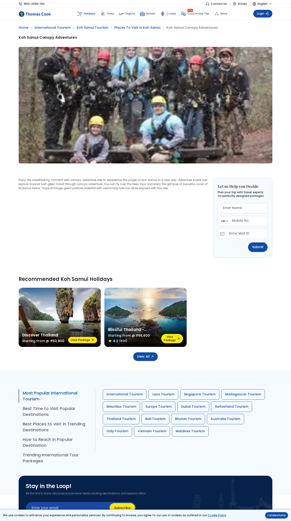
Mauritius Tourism (121, 406)
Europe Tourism (159, 406)
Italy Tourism (117, 431)
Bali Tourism (155, 419)
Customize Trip (198, 13)
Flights (130, 13)
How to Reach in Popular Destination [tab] (48, 442)
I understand (277, 515)
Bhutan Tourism (188, 419)
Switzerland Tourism (231, 406)
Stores (242, 4)
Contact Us (219, 4)
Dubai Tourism (193, 406)
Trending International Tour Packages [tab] (51, 458)
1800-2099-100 (34, 4)
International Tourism (125, 394)
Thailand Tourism (121, 419)
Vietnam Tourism (152, 431)
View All (143, 356)
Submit (257, 247)
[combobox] (224, 221)
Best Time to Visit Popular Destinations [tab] (49, 411)
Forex (110, 13)
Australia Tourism (225, 419)
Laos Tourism (163, 394)
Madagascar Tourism (243, 394)
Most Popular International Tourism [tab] (50, 396)
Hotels (150, 13)
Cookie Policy (217, 515)
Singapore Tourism (200, 394)
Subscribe (122, 508)
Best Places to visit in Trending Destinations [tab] (54, 427)
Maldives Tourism (190, 431)
